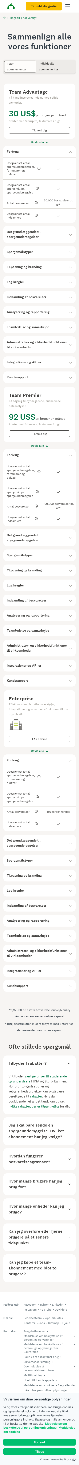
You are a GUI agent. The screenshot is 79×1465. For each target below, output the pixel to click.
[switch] (5, 61)
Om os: (8, 1318)
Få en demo (39, 739)
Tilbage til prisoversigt (21, 18)
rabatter (36, 1096)
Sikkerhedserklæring (37, 1362)
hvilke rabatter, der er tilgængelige (33, 1106)
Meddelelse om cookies (39, 1385)
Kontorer (29, 1323)
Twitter (44, 1304)
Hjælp (66, 1323)
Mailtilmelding (33, 1375)
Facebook (30, 1304)
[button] (39, 152)
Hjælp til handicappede (39, 1380)
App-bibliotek (54, 1318)
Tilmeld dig (39, 130)
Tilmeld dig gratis (43, 6)
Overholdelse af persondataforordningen (39, 1368)
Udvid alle (37, 142)
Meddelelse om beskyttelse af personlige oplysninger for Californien (43, 1348)
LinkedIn (57, 1304)
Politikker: (10, 1331)
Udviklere (61, 1309)
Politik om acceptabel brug (41, 1357)
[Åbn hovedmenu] (67, 6)
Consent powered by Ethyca (55, 1459)
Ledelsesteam (33, 1318)
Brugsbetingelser (35, 1331)
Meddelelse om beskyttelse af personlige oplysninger (43, 1338)
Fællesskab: (11, 1305)
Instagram (30, 1309)
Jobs (42, 1323)
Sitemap (53, 1323)
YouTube (45, 1309)
